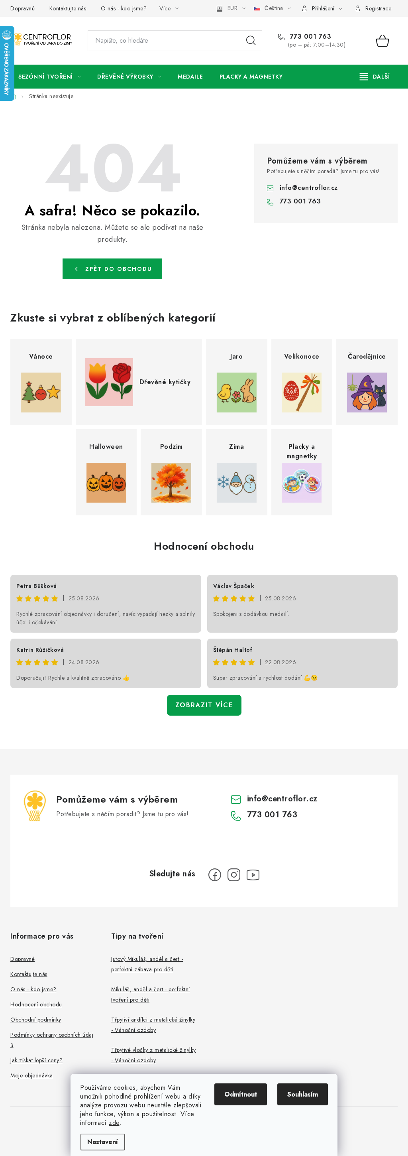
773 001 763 (309, 37)
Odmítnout (240, 1094)
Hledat (251, 40)
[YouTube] (253, 874)
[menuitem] (49, 77)
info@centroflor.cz (309, 187)
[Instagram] (234, 874)
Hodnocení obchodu (204, 546)
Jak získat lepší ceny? (36, 1060)
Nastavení (102, 1141)
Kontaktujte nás (67, 8)
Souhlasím (302, 1094)
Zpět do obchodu (118, 269)
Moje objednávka (31, 1075)
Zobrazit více (204, 705)
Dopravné (22, 8)
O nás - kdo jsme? (124, 8)
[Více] (375, 77)
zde (114, 1122)
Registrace (378, 8)
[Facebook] (214, 874)
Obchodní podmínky (35, 1020)
